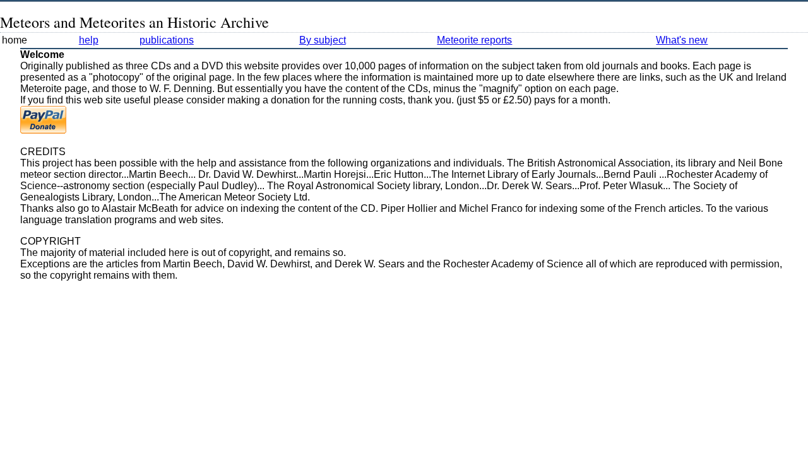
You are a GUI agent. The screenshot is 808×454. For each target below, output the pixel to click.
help (88, 40)
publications (167, 40)
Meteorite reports (474, 40)
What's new (682, 40)
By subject (322, 40)
